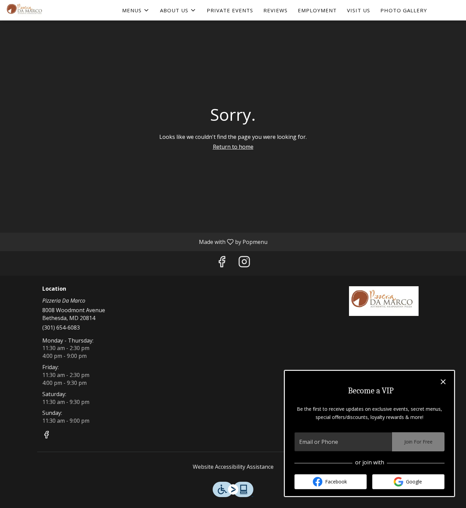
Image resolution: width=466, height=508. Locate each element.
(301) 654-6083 (61, 327)
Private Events (230, 10)
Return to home (233, 146)
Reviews (275, 10)
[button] (136, 10)
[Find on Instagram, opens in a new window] (244, 263)
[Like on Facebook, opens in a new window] (222, 263)
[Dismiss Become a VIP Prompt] (443, 382)
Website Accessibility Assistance (233, 466)
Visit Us (358, 10)
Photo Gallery (403, 10)
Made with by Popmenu (136, 241)
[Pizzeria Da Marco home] (36, 10)
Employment (317, 10)
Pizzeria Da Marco (384, 301)
